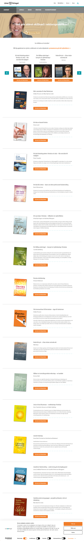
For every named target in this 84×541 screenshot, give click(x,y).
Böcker (30, 10)
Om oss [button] (67, 3)
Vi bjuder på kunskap (50, 10)
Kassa (73, 3)
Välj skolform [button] (60, 3)
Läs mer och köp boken (22, 80)
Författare (38, 10)
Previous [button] (7, 73)
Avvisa (73, 532)
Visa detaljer (71, 538)
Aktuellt (21, 10)
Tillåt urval (73, 528)
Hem (55, 3)
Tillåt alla (73, 523)
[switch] (38, 538)
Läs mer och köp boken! (63, 80)
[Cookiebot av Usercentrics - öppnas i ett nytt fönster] (8, 538)
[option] (22, 68)
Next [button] (79, 73)
